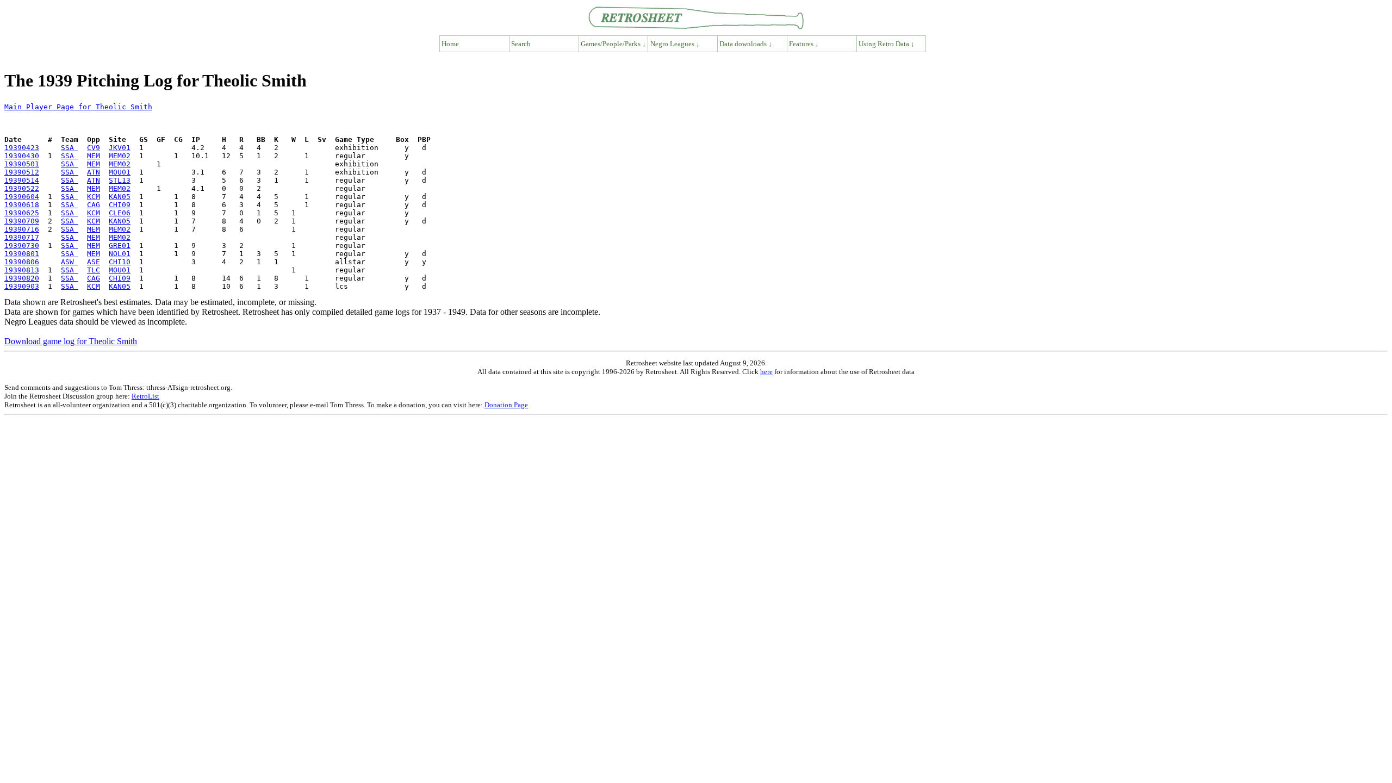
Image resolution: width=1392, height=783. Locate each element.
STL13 (119, 180)
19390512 (21, 172)
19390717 (21, 237)
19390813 (21, 270)
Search (521, 44)
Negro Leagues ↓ (675, 44)
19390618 (21, 205)
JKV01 (119, 148)
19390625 (21, 213)
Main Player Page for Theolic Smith (78, 107)
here (766, 372)
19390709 (21, 221)
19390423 (21, 148)
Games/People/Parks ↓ (613, 44)
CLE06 (119, 213)
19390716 (21, 229)
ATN (93, 172)
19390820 (21, 278)
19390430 (21, 156)
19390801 (21, 254)
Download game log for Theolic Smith (70, 341)
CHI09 (119, 205)
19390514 (21, 180)
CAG (93, 205)
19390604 (21, 196)
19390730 (21, 245)
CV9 (93, 148)
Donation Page (506, 405)
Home (450, 44)
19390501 (21, 164)
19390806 (21, 262)
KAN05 (119, 196)
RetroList (145, 396)
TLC (93, 270)
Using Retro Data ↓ (887, 44)
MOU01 (119, 172)
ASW (69, 262)
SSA (69, 148)
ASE (93, 262)
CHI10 (119, 262)
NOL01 (119, 254)
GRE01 (119, 245)
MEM (93, 156)
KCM (93, 196)
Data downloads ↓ (745, 44)
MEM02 (119, 156)
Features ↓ (804, 44)
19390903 (21, 286)
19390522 (21, 188)
